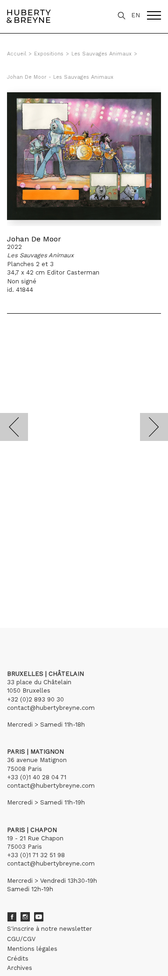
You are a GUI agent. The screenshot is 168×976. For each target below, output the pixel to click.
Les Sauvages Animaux (101, 54)
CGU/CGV (21, 938)
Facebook (11, 916)
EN (135, 15)
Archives (19, 967)
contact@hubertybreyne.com (51, 707)
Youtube (38, 916)
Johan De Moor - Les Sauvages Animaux (60, 77)
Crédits (17, 958)
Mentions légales (32, 948)
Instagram (25, 916)
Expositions (48, 54)
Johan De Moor (34, 238)
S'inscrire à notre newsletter (49, 928)
